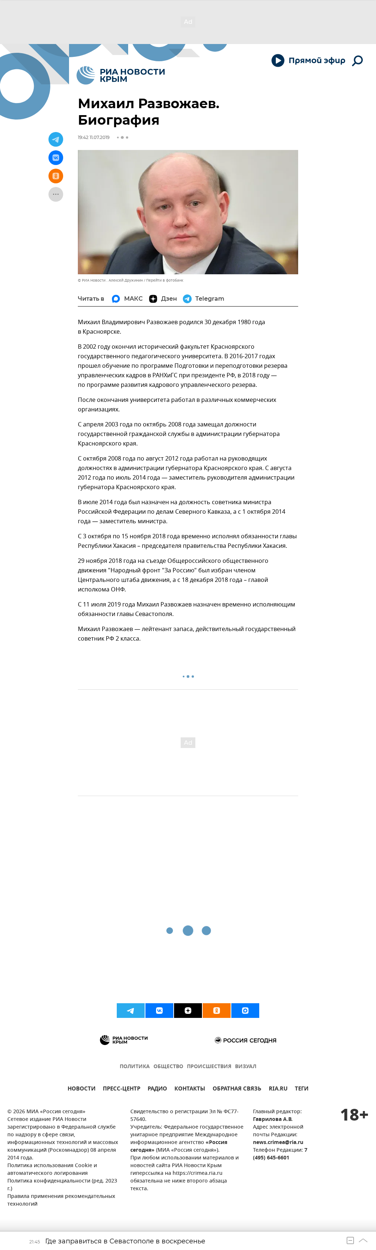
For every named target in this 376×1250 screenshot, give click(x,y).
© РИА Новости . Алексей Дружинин (110, 280)
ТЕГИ (301, 1089)
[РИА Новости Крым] (120, 75)
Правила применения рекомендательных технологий (61, 1200)
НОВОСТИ (81, 1089)
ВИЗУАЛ (245, 1067)
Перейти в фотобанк (164, 280)
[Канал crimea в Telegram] (131, 1010)
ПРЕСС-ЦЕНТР (121, 1089)
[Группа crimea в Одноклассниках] (217, 1010)
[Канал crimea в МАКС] (245, 1010)
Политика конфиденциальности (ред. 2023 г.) (62, 1185)
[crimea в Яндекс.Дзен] (188, 1010)
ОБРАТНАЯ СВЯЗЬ (237, 1089)
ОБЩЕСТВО (168, 1067)
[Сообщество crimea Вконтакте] (159, 1010)
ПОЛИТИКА (135, 1067)
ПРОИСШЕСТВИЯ (209, 1067)
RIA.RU (278, 1089)
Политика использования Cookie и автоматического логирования (52, 1170)
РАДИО (157, 1089)
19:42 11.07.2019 (93, 137)
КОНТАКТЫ (189, 1089)
